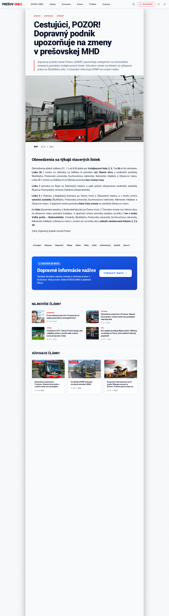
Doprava (106, 4)
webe (115, 69)
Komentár (66, 4)
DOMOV (37, 16)
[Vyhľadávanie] (133, 4)
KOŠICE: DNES (37, 4)
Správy (53, 4)
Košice (80, 4)
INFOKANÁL (147, 4)
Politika (92, 4)
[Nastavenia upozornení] (158, 4)
